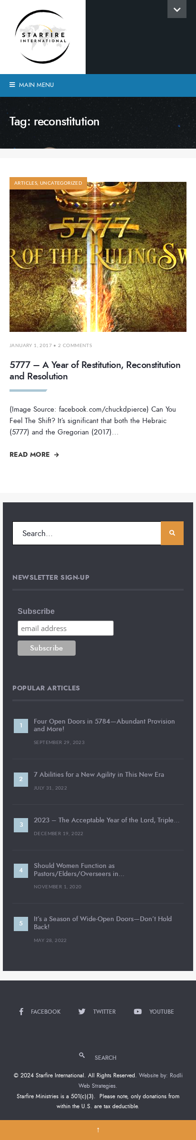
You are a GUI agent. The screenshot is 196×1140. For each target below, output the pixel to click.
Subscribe (36, 611)
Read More (31, 454)
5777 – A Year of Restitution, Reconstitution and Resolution (95, 370)
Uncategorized (61, 183)
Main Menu (35, 85)
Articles (25, 183)
